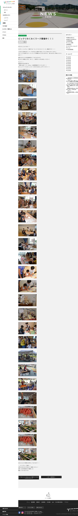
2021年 (69, 62)
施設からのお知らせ (71, 39)
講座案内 (69, 44)
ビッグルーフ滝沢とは (7, 29)
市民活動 (49, 502)
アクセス (4, 35)
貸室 (5, 12)
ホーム (28, 502)
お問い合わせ (5, 508)
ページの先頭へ (48, 495)
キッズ (68, 47)
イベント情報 (22, 42)
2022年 (69, 60)
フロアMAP (4, 26)
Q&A (3, 38)
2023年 (69, 58)
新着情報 (43, 502)
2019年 (69, 65)
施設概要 (33, 502)
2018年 (69, 67)
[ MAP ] (40, 511)
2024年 (69, 56)
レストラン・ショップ (72, 46)
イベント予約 (5, 514)
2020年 (69, 63)
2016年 (69, 70)
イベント (4, 32)
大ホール (5, 10)
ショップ (5, 20)
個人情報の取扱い (59, 502)
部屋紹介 (38, 502)
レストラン (6, 17)
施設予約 (4, 511)
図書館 (4, 23)
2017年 (69, 68)
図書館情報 (69, 41)
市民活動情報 (70, 49)
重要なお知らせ (70, 37)
